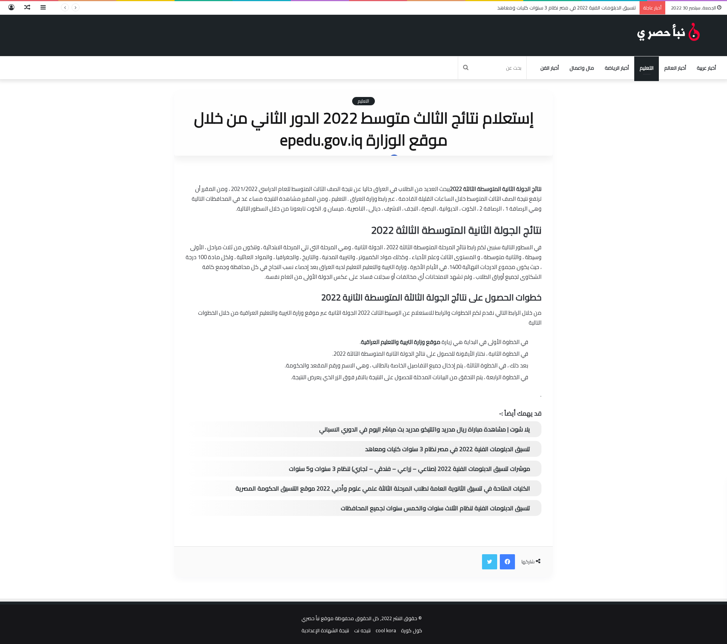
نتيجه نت (362, 630)
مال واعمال (581, 67)
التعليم (647, 67)
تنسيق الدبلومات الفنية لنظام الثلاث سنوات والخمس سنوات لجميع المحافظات (435, 508)
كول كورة (411, 630)
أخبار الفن (549, 67)
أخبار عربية (706, 67)
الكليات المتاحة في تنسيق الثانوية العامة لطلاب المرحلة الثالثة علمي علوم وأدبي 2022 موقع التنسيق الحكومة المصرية (383, 488)
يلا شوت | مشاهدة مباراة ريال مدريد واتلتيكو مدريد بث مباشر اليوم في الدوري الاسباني (424, 429)
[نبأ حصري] (670, 31)
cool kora (386, 630)
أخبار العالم (675, 67)
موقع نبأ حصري (317, 618)
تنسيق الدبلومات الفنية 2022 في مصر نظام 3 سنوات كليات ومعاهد (566, 7)
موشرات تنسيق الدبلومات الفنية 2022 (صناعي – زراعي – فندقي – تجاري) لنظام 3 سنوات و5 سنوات (409, 468)
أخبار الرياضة (617, 67)
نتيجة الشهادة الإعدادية (325, 630)
